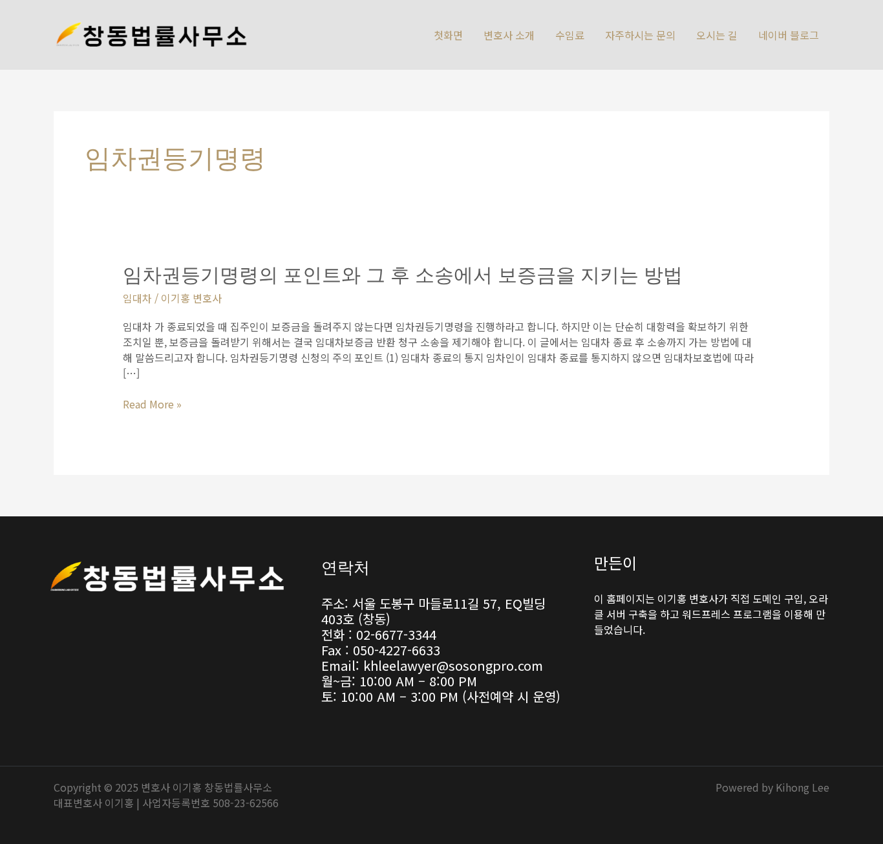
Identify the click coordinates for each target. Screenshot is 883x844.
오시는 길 (717, 35)
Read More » (152, 404)
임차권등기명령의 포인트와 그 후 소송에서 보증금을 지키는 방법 (403, 274)
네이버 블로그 (788, 35)
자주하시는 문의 (640, 35)
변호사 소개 (509, 35)
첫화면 (448, 35)
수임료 (569, 35)
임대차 (137, 298)
